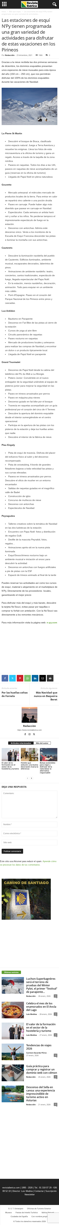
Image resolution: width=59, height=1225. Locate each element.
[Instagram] (30, 734)
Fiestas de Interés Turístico (27, 1212)
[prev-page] (27, 778)
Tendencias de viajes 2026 (38, 1046)
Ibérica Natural (48, 1212)
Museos (8, 1212)
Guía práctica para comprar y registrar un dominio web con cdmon (41, 1069)
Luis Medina (31, 1014)
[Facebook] (5, 678)
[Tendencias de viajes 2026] (13, 1052)
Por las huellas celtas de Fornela (15, 694)
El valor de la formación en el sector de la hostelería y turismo (10, 766)
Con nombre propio (39, 1216)
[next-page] (31, 778)
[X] (12, 678)
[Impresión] (50, 678)
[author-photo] (29, 715)
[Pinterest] (20, 678)
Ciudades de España (19, 1216)
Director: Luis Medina (22, 1191)
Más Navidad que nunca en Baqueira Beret (45, 696)
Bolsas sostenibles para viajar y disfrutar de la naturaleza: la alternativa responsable (47, 768)
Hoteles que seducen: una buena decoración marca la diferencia (29, 766)
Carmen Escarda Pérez (36, 1053)
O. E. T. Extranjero (15, 1208)
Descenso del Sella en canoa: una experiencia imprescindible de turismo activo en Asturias (40, 1093)
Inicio (4, 11)
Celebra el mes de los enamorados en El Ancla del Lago (41, 1007)
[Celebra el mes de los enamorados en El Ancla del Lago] (13, 1010)
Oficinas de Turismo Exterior (39, 1208)
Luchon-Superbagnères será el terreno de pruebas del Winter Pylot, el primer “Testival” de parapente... (41, 985)
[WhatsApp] (27, 678)
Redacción (9, 55)
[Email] (42, 678)
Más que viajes (15, 11)
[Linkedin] (35, 678)
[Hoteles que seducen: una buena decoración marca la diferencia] (29, 754)
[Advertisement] (29, 649)
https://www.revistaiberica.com (29, 730)
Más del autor (42, 743)
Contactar (39, 1191)
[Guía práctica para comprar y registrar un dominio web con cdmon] (13, 1072)
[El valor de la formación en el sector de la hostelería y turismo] (10, 754)
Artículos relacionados (21, 743)
